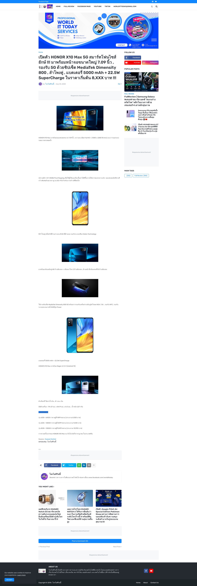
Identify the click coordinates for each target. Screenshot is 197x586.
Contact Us (154, 583)
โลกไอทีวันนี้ (55, 474)
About (145, 583)
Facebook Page (43, 1)
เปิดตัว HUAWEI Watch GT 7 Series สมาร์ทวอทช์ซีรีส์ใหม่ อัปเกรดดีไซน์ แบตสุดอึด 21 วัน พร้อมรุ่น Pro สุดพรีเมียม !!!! (148, 128)
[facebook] (152, 1)
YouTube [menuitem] (97, 6)
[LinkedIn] (84, 465)
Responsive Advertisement (80, 95)
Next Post (116, 546)
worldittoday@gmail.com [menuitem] (125, 6)
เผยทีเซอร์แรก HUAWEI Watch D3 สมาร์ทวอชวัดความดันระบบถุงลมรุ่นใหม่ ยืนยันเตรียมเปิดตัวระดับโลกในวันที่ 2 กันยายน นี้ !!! (50, 514)
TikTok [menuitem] (107, 6)
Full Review (141, 176)
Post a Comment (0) (80, 541)
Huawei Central (50, 439)
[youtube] (156, 1)
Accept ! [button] (9, 580)
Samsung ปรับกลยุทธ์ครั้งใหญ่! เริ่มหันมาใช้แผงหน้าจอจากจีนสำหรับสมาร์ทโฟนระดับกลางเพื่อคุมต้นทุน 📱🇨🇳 (148, 114)
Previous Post (45, 546)
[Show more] (94, 465)
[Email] (89, 465)
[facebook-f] (146, 571)
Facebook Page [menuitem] (84, 6)
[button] (151, 6)
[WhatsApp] (79, 465)
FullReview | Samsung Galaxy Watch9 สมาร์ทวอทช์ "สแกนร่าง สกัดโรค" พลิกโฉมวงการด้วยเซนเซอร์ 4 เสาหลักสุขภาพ (140, 100)
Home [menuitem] (58, 6)
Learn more (21, 575)
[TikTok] (156, 571)
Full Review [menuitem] (69, 6)
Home (41, 52)
